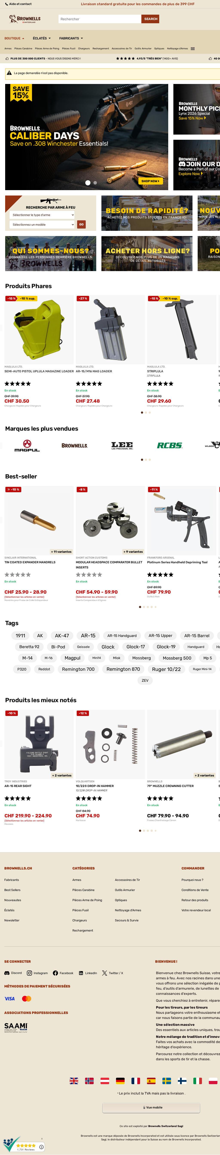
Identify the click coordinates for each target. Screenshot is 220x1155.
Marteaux (81, 820)
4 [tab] (153, 609)
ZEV (145, 680)
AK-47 (62, 636)
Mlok (116, 658)
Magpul (72, 658)
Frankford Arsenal (160, 557)
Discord (16, 973)
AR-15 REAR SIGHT (18, 786)
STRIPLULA (155, 371)
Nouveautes (12, 900)
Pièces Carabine (23, 48)
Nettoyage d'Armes (177, 48)
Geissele (83, 647)
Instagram (41, 973)
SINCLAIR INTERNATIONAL (21, 557)
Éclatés (40, 38)
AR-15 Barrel (196, 635)
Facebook (66, 973)
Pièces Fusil (68, 48)
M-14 (27, 658)
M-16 (49, 658)
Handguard (196, 647)
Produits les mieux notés (40, 700)
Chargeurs (84, 48)
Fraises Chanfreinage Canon (161, 820)
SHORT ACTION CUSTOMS (91, 557)
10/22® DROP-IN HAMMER (95, 786)
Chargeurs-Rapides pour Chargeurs (23, 406)
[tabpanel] (86, 137)
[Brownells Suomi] (182, 1081)
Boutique (12, 38)
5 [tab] (156, 608)
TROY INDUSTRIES (16, 781)
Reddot (44, 669)
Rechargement (101, 48)
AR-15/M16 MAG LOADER (94, 371)
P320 (21, 669)
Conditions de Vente (195, 890)
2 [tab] (95, 183)
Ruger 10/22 (166, 669)
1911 (20, 636)
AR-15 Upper (160, 635)
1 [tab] (88, 183)
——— (193, 48)
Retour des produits (195, 900)
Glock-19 (166, 647)
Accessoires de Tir (122, 48)
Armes (8, 48)
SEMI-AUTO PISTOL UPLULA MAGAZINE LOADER (39, 371)
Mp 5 (207, 658)
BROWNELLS (154, 781)
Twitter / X (116, 973)
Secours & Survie (127, 920)
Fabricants (69, 38)
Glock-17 (136, 647)
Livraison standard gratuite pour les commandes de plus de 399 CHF (138, 4)
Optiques (159, 48)
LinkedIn (91, 973)
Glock (108, 647)
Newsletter (11, 920)
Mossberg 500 (177, 658)
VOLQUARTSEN (85, 781)
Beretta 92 (29, 646)
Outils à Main (153, 596)
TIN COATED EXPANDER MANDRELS (30, 562)
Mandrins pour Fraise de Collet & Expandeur (26, 600)
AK (40, 635)
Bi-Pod (58, 646)
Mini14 (96, 658)
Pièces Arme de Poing (47, 48)
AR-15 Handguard (122, 635)
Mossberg (141, 657)
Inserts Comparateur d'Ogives (91, 600)
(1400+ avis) (157, 58)
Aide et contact (20, 4)
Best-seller (21, 476)
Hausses (9, 824)
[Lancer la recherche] (150, 19)
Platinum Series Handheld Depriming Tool (177, 562)
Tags (11, 623)
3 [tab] (151, 414)
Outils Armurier (143, 48)
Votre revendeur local (196, 910)
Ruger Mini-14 (202, 669)
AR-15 (88, 636)
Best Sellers (12, 890)
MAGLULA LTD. (14, 366)
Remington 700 (78, 669)
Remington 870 (123, 669)
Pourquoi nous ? (192, 880)
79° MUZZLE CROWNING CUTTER (170, 786)
